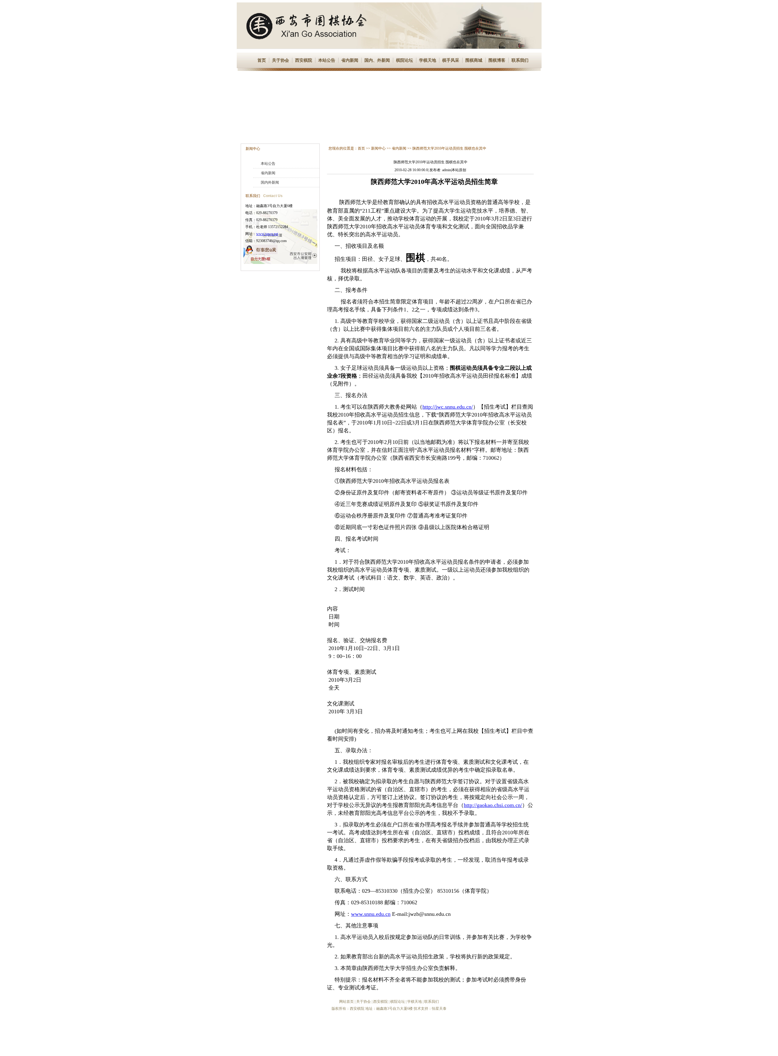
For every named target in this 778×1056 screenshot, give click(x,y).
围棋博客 (496, 60)
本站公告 (326, 60)
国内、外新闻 (377, 60)
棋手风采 (450, 60)
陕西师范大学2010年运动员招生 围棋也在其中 (449, 148)
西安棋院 (303, 60)
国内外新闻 (270, 182)
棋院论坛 (404, 60)
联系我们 (519, 60)
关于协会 (280, 60)
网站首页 (346, 1001)
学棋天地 (427, 60)
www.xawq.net (267, 234)
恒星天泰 (439, 1008)
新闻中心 (253, 149)
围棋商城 (473, 60)
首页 (261, 60)
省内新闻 (349, 60)
